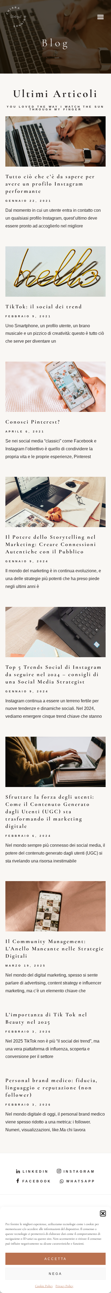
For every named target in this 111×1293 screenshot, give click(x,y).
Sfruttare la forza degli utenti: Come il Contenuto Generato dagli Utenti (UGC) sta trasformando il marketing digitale (49, 811)
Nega (55, 1274)
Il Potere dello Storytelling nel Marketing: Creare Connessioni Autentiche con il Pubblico (50, 544)
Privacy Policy (64, 1286)
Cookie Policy (44, 1286)
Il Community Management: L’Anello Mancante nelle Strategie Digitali (54, 948)
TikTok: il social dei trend (43, 306)
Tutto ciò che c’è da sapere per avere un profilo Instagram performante (50, 183)
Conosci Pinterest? (32, 422)
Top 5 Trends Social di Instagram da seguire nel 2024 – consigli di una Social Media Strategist (53, 674)
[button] (103, 1213)
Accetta (55, 1259)
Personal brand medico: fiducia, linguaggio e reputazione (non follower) (51, 1087)
